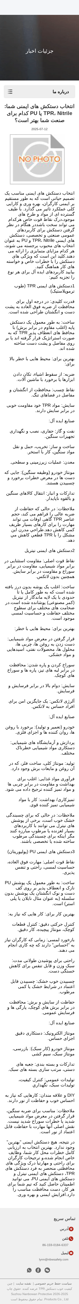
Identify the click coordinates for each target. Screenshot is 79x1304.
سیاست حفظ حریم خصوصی (53, 1283)
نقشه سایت (23, 1283)
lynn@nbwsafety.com (53, 1259)
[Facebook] (38, 1271)
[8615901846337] (29, 1271)
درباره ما (61, 91)
